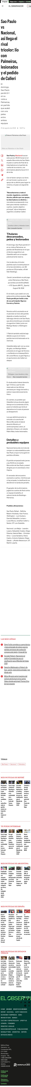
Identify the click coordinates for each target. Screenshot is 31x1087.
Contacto (4, 1083)
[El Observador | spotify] (29, 1002)
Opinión (4, 1023)
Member (9, 1009)
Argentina (16, 1032)
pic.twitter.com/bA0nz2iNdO (18, 283)
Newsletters (6, 1032)
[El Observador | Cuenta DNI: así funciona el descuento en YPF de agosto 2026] (27, 869)
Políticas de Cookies (4, 1071)
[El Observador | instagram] (26, 999)
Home (3, 1009)
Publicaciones (22, 1029)
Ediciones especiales (8, 1029)
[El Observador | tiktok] (21, 1002)
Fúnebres (11, 1023)
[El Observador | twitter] (19, 999)
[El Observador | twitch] (29, 1006)
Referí (3, 1012)
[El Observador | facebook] (22, 999)
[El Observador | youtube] (29, 999)
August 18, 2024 (18, 288)
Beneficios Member (20, 1009)
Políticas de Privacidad (4, 1075)
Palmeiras (22, 764)
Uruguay (4, 1)
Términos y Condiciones (5, 1079)
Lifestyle (23, 1020)
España (24, 1032)
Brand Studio (6, 1018)
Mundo (14, 1018)
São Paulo (5, 764)
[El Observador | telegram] (25, 1006)
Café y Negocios (21, 1012)
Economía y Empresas (9, 1015)
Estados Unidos (6, 1035)
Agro (20, 1015)
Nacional (18, 156)
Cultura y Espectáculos (10, 1020)
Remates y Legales (7, 1026)
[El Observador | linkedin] (25, 1002)
